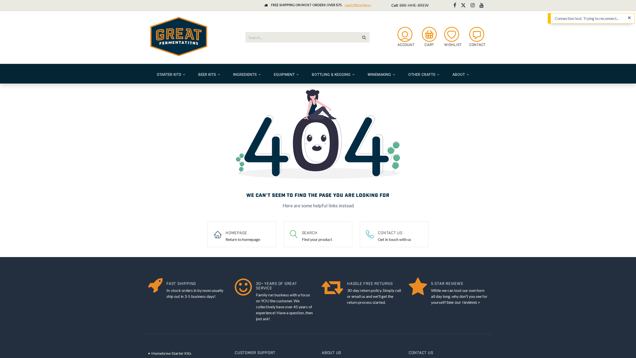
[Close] (629, 17)
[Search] (364, 37)
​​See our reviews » (463, 302)
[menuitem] (171, 75)
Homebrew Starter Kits (171, 353)
